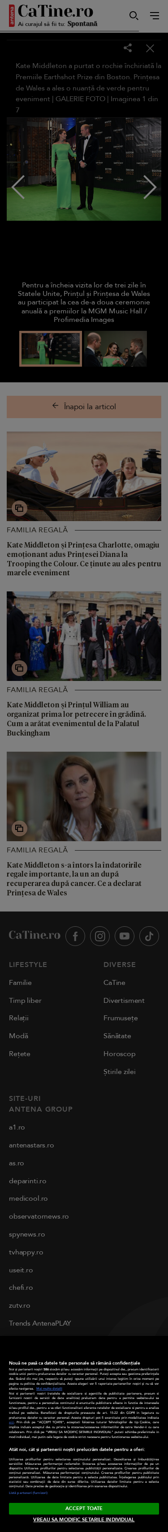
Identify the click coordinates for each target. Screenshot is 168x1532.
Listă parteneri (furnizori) (28, 1493)
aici (11, 1422)
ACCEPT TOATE (84, 1508)
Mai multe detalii (49, 1389)
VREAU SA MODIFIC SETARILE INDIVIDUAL (83, 1519)
